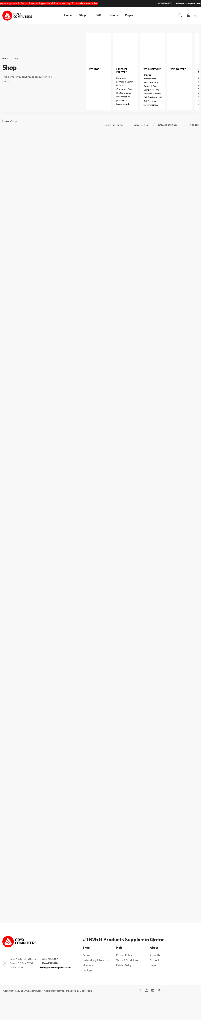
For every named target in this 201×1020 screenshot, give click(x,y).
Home (5, 58)
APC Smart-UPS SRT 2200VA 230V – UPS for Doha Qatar (185, 790)
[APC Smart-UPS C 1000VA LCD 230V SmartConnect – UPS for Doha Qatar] (49, 678)
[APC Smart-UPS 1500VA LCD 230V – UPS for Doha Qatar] (83, 420)
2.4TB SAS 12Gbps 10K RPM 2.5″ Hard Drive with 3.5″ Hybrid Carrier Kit (151, 188)
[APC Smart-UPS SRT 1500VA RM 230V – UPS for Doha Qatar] (151, 764)
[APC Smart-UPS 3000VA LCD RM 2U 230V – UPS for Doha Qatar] (15, 592)
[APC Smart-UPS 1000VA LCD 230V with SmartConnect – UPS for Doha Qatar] (15, 420)
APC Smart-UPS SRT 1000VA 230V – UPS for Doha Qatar (49, 790)
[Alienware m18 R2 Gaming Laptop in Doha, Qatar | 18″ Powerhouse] (117, 334)
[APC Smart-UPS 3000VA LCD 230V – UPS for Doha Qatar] (151, 506)
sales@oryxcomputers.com (55, 967)
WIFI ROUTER (178, 69)
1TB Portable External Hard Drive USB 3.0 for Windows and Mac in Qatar (117, 188)
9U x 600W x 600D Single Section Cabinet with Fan (50, 359)
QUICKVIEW (16, 194)
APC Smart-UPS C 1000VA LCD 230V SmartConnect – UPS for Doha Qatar (49, 705)
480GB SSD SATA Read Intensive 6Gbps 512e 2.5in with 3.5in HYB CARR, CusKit (117, 274)
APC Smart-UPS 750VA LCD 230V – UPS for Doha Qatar (83, 619)
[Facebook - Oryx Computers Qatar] (140, 990)
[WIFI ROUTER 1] (179, 48)
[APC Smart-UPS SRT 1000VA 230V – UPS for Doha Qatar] (49, 764)
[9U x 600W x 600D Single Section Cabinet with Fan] (49, 334)
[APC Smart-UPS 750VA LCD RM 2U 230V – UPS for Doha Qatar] (151, 592)
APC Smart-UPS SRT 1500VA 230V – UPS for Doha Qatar (117, 790)
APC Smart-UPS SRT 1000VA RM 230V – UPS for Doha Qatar (83, 790)
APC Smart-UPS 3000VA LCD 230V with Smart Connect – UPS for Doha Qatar (185, 533)
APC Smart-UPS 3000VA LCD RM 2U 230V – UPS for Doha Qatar (15, 619)
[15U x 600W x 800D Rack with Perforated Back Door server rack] (49, 161)
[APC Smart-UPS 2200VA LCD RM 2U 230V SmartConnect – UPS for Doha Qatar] (117, 506)
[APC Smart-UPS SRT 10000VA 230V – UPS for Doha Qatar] (15, 764)
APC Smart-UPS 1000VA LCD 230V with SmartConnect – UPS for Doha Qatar (15, 447)
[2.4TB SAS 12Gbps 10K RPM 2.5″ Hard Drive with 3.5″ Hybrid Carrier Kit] (151, 161)
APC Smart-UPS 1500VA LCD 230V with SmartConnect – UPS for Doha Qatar (117, 447)
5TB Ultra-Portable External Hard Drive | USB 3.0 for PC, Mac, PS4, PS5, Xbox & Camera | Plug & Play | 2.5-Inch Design (15, 361)
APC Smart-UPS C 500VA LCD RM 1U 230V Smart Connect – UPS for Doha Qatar (151, 705)
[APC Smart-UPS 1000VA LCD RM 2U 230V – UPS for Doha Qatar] (49, 420)
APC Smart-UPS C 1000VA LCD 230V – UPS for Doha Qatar (15, 705)
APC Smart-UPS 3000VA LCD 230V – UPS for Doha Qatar (151, 533)
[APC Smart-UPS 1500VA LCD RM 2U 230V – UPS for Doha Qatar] (151, 420)
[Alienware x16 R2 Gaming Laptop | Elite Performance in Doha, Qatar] (151, 334)
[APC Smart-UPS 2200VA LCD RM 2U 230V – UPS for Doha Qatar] (83, 506)
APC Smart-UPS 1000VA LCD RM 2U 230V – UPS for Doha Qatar (49, 447)
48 (114, 125)
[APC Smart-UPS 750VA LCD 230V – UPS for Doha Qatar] (83, 592)
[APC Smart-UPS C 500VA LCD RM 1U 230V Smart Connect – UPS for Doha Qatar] (151, 678)
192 (121, 125)
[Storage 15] (98, 48)
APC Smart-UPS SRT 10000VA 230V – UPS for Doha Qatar (15, 790)
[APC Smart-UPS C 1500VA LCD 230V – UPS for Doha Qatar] (83, 678)
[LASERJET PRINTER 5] (125, 48)
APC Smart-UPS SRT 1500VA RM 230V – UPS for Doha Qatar (151, 790)
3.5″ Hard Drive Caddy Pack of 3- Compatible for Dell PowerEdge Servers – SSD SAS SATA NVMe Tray (15, 274)
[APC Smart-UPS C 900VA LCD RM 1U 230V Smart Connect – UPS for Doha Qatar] (185, 678)
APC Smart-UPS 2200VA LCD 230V (15, 531)
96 (118, 125)
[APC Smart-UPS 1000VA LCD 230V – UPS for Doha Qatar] (185, 334)
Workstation (153, 69)
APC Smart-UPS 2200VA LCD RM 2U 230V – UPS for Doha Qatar (83, 533)
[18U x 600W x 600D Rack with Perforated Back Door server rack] (83, 161)
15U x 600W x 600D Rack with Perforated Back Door (15, 188)
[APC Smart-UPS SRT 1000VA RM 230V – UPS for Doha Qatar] (83, 764)
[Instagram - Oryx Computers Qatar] (146, 990)
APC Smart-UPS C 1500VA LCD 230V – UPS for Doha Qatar (83, 705)
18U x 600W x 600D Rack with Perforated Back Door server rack (83, 188)
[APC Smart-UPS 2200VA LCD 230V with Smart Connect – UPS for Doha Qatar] (49, 506)
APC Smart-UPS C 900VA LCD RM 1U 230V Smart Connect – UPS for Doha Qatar (186, 705)
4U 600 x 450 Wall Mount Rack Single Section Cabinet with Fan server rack (151, 274)
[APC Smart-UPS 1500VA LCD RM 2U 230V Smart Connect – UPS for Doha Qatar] (185, 420)
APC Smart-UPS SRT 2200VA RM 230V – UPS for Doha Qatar (15, 876)
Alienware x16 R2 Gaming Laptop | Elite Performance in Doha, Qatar (151, 361)
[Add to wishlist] (22, 149)
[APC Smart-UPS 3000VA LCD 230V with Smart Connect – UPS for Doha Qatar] (185, 506)
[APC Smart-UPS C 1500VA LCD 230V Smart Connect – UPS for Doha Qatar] (117, 678)
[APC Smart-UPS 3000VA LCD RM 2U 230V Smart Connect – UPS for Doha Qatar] (49, 592)
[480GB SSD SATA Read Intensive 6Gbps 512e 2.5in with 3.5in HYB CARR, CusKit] (117, 247)
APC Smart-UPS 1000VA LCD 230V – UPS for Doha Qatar (185, 361)
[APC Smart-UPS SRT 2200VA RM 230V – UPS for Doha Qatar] (15, 850)
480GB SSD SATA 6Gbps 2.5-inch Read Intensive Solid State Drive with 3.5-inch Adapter (49, 274)
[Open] (195, 15)
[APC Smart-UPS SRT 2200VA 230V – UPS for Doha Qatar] (185, 764)
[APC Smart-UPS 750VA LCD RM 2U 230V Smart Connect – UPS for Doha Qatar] (185, 592)
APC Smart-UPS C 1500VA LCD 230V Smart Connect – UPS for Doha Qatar (117, 705)
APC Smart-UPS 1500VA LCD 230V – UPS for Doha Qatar (83, 447)
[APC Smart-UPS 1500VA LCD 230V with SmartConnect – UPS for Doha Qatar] (117, 420)
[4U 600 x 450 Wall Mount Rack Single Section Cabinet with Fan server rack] (151, 247)
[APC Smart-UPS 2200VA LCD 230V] (15, 506)
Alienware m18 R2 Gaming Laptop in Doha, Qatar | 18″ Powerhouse (117, 361)
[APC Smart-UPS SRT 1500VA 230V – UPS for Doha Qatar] (117, 764)
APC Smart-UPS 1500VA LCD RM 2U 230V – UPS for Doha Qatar (151, 447)
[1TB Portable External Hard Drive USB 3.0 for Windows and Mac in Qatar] (117, 161)
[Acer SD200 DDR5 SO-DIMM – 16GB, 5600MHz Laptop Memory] (83, 334)
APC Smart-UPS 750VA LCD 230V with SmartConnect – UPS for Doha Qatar (117, 619)
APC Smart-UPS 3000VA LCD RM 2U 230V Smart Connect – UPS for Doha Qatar (49, 619)
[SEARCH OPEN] (180, 15)
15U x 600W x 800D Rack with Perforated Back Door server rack (49, 188)
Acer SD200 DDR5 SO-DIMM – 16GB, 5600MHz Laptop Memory (83, 361)
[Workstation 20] (152, 48)
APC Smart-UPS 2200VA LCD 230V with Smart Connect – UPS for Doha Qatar (49, 533)
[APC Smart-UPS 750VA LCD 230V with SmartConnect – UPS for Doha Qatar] (117, 592)
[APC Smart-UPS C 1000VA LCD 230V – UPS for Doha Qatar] (15, 678)
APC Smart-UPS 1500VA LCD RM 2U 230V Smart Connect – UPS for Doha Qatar (185, 447)
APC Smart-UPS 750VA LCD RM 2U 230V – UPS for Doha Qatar (152, 619)
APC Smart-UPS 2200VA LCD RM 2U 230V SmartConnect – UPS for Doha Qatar (117, 533)
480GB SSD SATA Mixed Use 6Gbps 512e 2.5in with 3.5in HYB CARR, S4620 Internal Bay (83, 274)
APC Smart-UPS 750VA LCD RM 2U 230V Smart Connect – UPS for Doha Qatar (185, 619)
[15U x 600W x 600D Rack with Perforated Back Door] (15, 161)
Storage (95, 69)
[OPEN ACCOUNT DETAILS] (188, 15)
